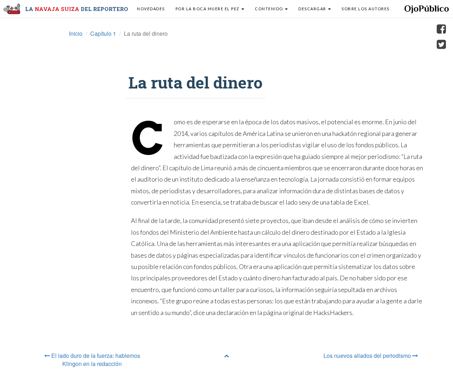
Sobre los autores (366, 8)
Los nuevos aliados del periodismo (367, 355)
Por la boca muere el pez (208, 8)
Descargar (312, 8)
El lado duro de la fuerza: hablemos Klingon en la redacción (95, 359)
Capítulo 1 (103, 33)
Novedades (151, 8)
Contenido (269, 8)
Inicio (75, 33)
